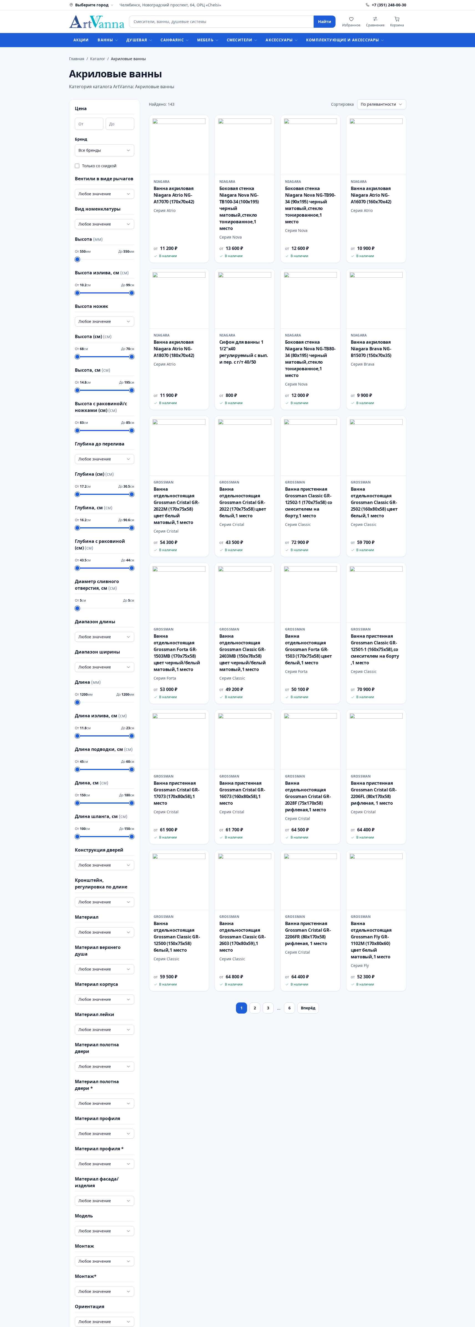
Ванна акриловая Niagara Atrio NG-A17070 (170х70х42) (174, 195)
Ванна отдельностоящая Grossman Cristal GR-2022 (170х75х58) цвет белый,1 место (242, 502)
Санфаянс (172, 39)
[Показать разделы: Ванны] (118, 40)
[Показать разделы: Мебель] (218, 40)
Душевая (136, 39)
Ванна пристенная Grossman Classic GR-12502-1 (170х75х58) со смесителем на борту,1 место (308, 502)
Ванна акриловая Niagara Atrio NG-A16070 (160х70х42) (371, 195)
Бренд (81, 139)
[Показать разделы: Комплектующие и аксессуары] (384, 40)
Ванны (105, 39)
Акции (81, 39)
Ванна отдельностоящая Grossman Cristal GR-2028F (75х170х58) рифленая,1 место (308, 796)
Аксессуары (279, 39)
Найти (324, 21)
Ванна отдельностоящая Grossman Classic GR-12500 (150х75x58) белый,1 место (177, 936)
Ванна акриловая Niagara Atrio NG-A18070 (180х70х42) (174, 348)
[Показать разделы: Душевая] (152, 40)
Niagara (162, 181)
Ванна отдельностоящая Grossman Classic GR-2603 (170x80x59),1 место (242, 936)
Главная (76, 58)
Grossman (164, 482)
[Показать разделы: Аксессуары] (298, 40)
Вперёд (308, 1008)
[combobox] (221, 22)
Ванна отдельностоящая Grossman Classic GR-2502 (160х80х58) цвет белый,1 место (374, 502)
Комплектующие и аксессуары (342, 39)
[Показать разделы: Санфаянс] (189, 40)
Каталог (97, 58)
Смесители (240, 39)
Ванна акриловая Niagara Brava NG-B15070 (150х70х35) (371, 348)
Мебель (205, 39)
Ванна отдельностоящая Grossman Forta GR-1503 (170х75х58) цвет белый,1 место (308, 649)
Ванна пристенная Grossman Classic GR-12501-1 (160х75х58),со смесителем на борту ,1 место (375, 649)
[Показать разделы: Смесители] (257, 40)
